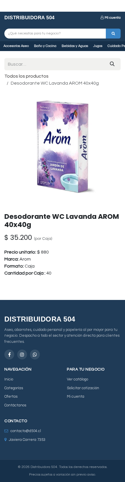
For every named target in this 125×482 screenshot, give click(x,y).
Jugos (97, 46)
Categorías (13, 388)
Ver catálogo (77, 379)
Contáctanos (15, 405)
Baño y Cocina (45, 46)
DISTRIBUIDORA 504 (29, 17)
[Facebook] (9, 354)
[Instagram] (22, 354)
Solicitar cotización (83, 388)
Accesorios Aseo (16, 46)
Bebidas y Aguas (75, 46)
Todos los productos (26, 76)
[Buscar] (113, 34)
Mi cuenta (113, 18)
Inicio (8, 379)
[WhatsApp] (35, 354)
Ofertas (10, 396)
